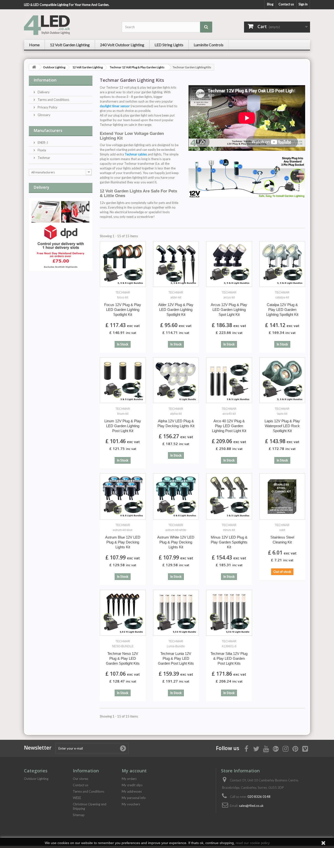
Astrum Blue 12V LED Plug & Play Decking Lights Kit (122, 536)
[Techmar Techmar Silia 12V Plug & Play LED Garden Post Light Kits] (229, 612)
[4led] (69, 24)
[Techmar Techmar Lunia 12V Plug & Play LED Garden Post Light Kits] (176, 612)
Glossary (43, 115)
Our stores (80, 779)
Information (45, 80)
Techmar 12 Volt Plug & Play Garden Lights (137, 67)
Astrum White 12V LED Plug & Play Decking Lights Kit (175, 536)
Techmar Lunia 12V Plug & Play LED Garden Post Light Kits (176, 652)
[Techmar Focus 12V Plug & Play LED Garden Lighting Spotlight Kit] (122, 264)
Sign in (303, 4)
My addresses (132, 791)
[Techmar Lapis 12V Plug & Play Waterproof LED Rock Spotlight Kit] (282, 380)
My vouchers (131, 804)
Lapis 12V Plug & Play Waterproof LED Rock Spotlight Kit (282, 420)
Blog (270, 4)
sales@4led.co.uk (251, 806)
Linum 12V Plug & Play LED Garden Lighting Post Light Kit (122, 420)
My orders (129, 779)
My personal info (134, 798)
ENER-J (42, 142)
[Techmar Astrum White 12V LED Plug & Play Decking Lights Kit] (176, 496)
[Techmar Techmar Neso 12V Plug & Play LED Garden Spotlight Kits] (122, 612)
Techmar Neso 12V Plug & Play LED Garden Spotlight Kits (123, 652)
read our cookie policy (253, 843)
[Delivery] (60, 234)
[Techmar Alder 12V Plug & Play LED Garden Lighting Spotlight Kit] (176, 264)
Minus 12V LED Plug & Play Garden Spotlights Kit (229, 536)
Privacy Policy (47, 107)
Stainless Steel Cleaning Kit (282, 533)
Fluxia (41, 150)
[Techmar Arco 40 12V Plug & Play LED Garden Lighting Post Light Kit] (229, 380)
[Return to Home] (34, 67)
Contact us (286, 4)
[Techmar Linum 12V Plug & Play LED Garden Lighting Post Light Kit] (122, 380)
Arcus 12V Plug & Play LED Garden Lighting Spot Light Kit (229, 304)
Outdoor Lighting (54, 67)
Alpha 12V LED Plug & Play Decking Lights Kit (175, 417)
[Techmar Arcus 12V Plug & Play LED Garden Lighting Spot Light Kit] (229, 264)
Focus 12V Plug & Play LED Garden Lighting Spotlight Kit (122, 304)
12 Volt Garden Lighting (87, 67)
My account (134, 771)
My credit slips (132, 785)
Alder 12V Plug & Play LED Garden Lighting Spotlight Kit (175, 304)
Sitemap (79, 815)
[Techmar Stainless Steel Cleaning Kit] (282, 496)
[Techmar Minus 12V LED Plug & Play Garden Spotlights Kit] (229, 496)
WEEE (77, 798)
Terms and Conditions (53, 100)
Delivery (43, 92)
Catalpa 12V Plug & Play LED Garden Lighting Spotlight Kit (282, 304)
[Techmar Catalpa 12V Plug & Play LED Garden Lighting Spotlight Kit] (282, 264)
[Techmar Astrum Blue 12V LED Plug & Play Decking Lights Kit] (122, 496)
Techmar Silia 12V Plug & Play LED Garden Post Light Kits (229, 652)
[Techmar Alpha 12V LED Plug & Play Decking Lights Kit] (176, 380)
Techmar (43, 158)
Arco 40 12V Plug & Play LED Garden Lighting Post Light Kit (229, 420)
